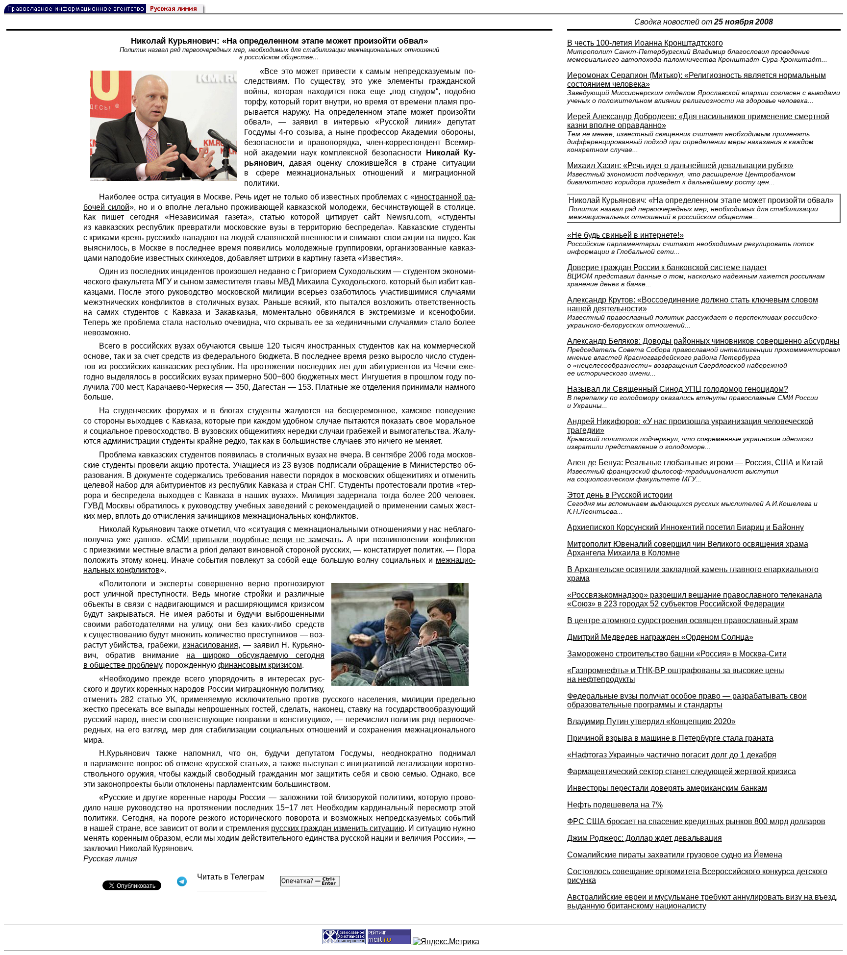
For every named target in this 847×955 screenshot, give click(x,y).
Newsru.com (408, 217)
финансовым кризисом (260, 665)
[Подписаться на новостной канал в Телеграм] (232, 887)
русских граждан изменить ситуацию (337, 828)
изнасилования (210, 645)
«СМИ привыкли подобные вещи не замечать (254, 539)
